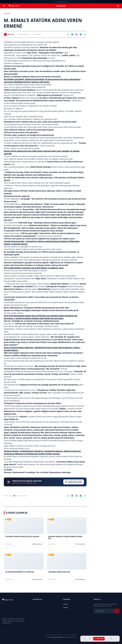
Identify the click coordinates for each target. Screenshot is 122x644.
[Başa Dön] (116, 638)
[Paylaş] (111, 638)
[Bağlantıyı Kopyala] (85, 34)
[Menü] (4, 6)
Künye (65, 604)
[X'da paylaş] (76, 34)
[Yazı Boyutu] (90, 638)
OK (117, 611)
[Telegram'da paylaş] (80, 34)
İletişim (65, 607)
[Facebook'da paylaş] (72, 34)
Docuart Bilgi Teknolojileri (56, 637)
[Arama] (118, 5)
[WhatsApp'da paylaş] (68, 34)
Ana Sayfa (62, 6)
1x (106, 638)
